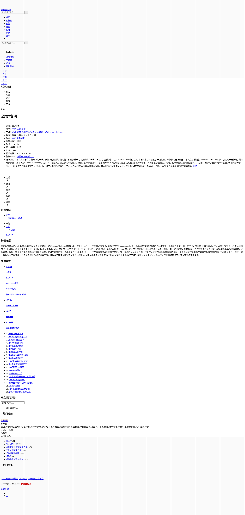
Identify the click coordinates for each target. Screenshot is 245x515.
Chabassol (59, 132)
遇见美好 (15, 346)
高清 (8, 215)
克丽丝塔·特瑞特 (29, 132)
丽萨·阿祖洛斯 (18, 138)
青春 (19, 129)
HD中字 (9, 235)
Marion (51, 132)
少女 (23, 129)
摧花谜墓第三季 (18, 364)
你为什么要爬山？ (22, 383)
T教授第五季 (16, 340)
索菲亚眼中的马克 (12, 328)
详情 (195, 166)
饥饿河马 (15, 343)
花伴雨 (14, 349)
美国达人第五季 (12, 306)
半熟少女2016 (18, 361)
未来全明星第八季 (22, 377)
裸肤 (14, 370)
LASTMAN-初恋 (12, 283)
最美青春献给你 (19, 389)
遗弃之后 (15, 373)
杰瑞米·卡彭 (42, 132)
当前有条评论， (25, 156)
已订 (4, 80)
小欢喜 (8, 272)
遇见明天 (15, 358)
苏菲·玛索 (16, 132)
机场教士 (9, 317)
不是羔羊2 (17, 380)
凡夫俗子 (16, 367)
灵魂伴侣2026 (17, 337)
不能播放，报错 (14, 218)
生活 (14, 129)
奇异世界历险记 (18, 355)
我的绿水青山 (20, 392)
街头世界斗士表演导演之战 (16, 294)
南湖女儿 (15, 352)
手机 (4, 83)
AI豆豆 (14, 386)
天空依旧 (15, 334)
